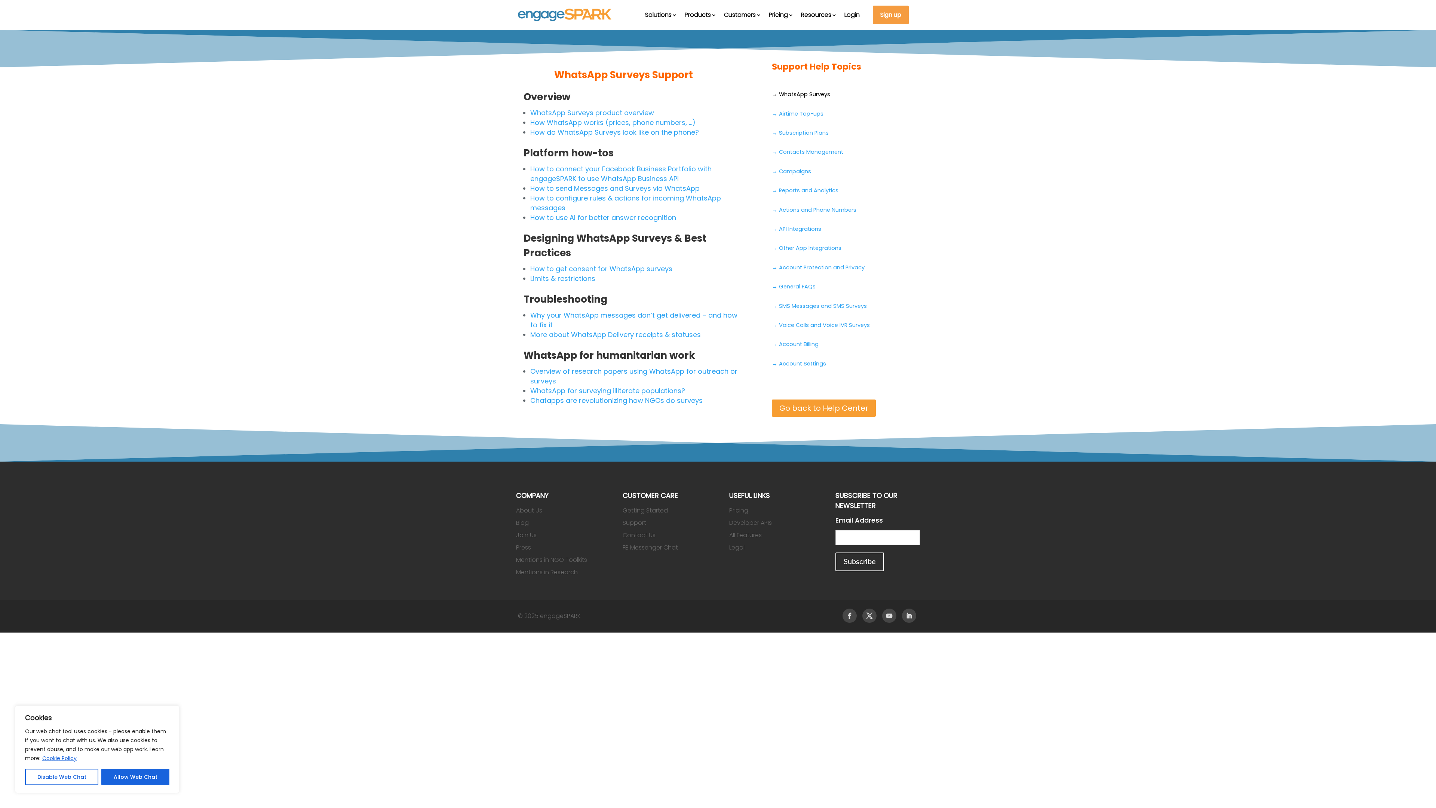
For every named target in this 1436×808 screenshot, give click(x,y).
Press (523, 547)
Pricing (778, 14)
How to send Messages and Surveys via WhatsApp (615, 188)
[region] (97, 749)
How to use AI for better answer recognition (603, 217)
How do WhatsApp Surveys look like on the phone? (614, 132)
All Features (745, 535)
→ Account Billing (795, 344)
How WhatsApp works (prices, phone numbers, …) (613, 122)
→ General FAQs (794, 286)
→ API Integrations (796, 229)
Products (698, 14)
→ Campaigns (791, 171)
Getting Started (645, 510)
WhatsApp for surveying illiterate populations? (607, 390)
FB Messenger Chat (650, 547)
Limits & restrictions (562, 278)
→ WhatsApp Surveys (801, 94)
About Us (529, 510)
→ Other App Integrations (806, 248)
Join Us (526, 535)
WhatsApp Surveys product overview (592, 112)
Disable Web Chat (61, 777)
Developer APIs (750, 522)
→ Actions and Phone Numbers (814, 210)
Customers (740, 14)
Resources (816, 14)
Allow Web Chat (135, 777)
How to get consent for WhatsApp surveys (601, 268)
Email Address (859, 520)
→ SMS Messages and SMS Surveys (819, 306)
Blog (522, 522)
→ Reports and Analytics (805, 190)
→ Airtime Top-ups (797, 113)
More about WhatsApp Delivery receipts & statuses (615, 334)
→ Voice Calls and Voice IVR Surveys (821, 325)
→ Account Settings (799, 363)
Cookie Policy (59, 758)
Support (634, 522)
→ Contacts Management (807, 152)
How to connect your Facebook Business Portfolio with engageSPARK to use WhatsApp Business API (621, 173)
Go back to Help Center (823, 408)
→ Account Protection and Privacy (818, 267)
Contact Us (639, 535)
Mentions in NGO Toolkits (551, 560)
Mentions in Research (547, 572)
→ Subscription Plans (800, 133)
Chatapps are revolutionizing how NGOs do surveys (616, 400)
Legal (737, 547)
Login (852, 14)
